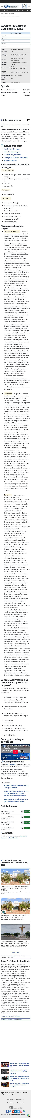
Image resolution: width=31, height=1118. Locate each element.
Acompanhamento (10, 160)
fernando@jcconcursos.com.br (19, 945)
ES (24, 10)
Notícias (3, 43)
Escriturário (21, 58)
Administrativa (15, 62)
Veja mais (15, 952)
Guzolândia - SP (15, 82)
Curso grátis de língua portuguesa (16, 158)
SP (12, 79)
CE (19, 10)
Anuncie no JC (11, 1103)
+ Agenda (3, 35)
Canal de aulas (13, 838)
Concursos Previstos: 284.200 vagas (11, 1019)
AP (10, 10)
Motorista (14, 58)
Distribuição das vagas (12, 149)
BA (16, 10)
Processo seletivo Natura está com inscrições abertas (16, 786)
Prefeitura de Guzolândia (18, 49)
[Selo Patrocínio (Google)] (24, 6)
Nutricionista (15, 60)
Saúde (13, 64)
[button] (22, 811)
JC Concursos (11, 765)
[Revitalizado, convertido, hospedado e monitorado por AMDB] (28, 1115)
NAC (2, 10)
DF (22, 10)
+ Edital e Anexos (5, 41)
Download (27, 811)
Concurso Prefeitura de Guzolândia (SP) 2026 (11, 16)
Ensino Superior (20, 68)
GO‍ (27, 10)
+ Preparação (4, 46)
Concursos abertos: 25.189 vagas (10, 1016)
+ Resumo (3, 38)
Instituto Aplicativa (16, 75)
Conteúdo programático (12, 155)
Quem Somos (11, 1099)
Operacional (23, 62)
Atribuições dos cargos (12, 152)
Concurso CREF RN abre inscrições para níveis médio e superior (16, 800)
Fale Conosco (20, 1099)
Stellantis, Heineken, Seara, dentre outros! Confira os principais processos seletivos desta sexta (16, 793)
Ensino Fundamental (17, 67)
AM (13, 10)
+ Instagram (10, 957)
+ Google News (19, 956)
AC (5, 10)
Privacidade (20, 1103)
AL (7, 10)
